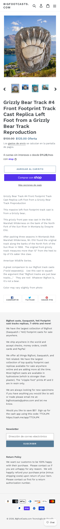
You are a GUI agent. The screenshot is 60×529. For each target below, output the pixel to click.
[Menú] (54, 5)
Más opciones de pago (30, 185)
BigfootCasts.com (16, 5)
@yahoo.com (27, 400)
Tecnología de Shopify (43, 519)
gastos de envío (17, 143)
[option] (15, 88)
